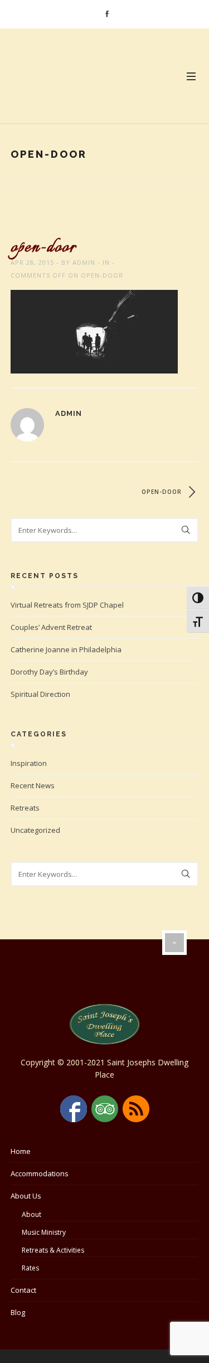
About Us (26, 1196)
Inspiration (29, 763)
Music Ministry (44, 1232)
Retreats (25, 808)
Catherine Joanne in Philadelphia (66, 649)
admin (83, 262)
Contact (23, 1290)
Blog (18, 1312)
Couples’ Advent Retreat (51, 627)
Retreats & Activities (53, 1250)
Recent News (33, 785)
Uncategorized (35, 830)
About (31, 1214)
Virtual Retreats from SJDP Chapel (67, 605)
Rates (30, 1268)
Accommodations (40, 1173)
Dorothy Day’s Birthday (49, 672)
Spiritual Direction (40, 694)
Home (21, 1151)
